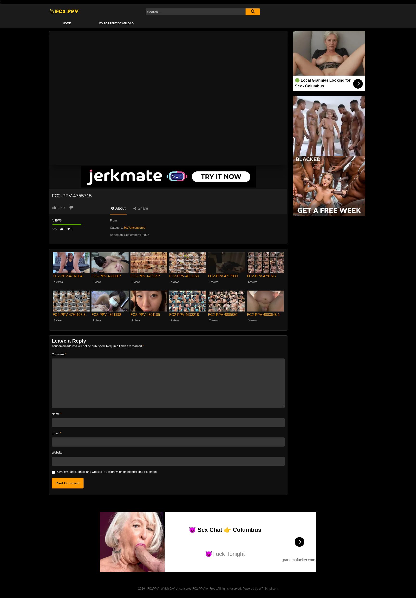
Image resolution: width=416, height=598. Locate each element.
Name (57, 414)
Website (57, 452)
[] (253, 11)
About (120, 208)
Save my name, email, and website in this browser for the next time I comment (107, 472)
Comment (59, 354)
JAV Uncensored (134, 227)
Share (142, 208)
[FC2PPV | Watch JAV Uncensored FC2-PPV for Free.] (64, 11)
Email (56, 433)
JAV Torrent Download (116, 23)
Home (67, 23)
